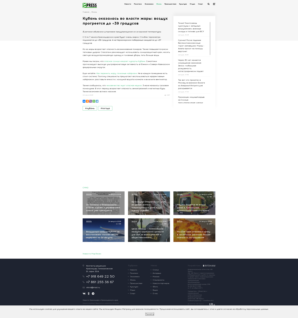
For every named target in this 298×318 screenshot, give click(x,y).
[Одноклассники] (87, 101)
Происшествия (170, 4)
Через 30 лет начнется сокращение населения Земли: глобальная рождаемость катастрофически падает (191, 65)
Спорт (200, 4)
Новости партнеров (161, 283)
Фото (155, 287)
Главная (86, 12)
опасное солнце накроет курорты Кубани (124, 61)
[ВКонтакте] (84, 101)
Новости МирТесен (92, 254)
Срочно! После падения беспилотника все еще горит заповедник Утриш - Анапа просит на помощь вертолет (191, 45)
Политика (138, 4)
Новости (127, 4)
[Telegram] (97, 101)
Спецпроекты (158, 280)
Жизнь (159, 4)
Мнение (156, 277)
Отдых (192, 4)
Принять (150, 314)
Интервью (157, 273)
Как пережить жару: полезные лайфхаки (116, 73)
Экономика (149, 4)
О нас (155, 293)
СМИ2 (85, 188)
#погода (105, 108)
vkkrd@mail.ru (93, 287)
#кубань (90, 108)
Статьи (156, 270)
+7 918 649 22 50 (100, 276)
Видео (155, 290)
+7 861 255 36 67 (100, 282)
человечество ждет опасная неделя (124, 85)
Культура (183, 4)
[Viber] (90, 101)
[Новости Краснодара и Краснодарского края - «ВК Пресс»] (90, 5)
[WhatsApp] (93, 101)
